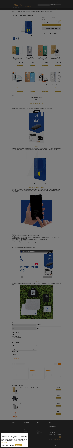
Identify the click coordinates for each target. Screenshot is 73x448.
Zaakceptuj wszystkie (18, 445)
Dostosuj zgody (12, 445)
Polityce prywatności (17, 441)
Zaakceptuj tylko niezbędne (5, 445)
